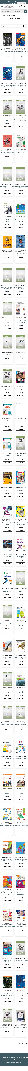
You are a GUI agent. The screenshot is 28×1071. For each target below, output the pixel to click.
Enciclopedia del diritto (7, 319)
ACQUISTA (8, 59)
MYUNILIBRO (22, 3)
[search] (25, 11)
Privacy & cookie (19, 1062)
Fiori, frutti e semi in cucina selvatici (11, 184)
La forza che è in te (20, 251)
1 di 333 (21, 26)
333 (26, 1043)
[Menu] (2, 6)
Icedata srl (13, 1062)
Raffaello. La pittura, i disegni (9, 285)
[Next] (24, 26)
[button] (25, 6)
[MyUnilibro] (22, 6)
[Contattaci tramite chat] (19, 6)
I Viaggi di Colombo (7, 352)
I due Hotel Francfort (7, 50)
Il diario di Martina (21, 319)
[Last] (22, 1043)
